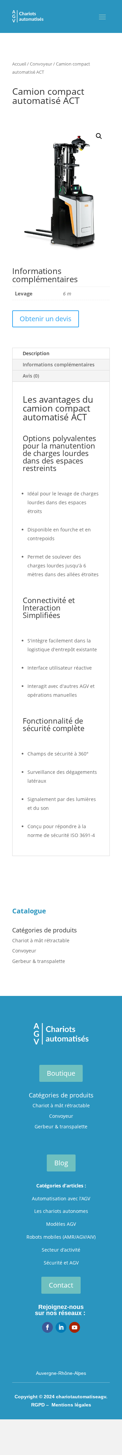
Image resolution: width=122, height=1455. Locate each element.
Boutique (61, 1073)
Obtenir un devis (46, 318)
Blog (61, 1162)
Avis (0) (31, 375)
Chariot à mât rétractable (40, 940)
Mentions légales (71, 1404)
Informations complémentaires (59, 364)
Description (36, 353)
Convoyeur (41, 64)
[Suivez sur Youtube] (74, 1327)
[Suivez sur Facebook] (47, 1327)
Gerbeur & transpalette (38, 961)
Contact (61, 1285)
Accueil (19, 64)
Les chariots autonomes (61, 1211)
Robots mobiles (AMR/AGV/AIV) (61, 1237)
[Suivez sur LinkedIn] (61, 1327)
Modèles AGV (61, 1224)
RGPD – (41, 1404)
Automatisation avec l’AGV (61, 1198)
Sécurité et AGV (61, 1262)
